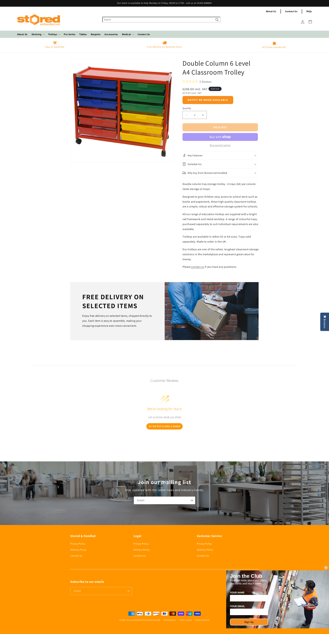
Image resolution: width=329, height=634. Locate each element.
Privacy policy (185, 620)
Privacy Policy (77, 543)
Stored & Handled (134, 620)
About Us (271, 11)
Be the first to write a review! (164, 426)
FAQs (309, 11)
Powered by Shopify (151, 620)
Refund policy (170, 620)
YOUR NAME (237, 592)
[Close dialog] (326, 567)
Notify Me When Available (208, 99)
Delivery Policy (78, 549)
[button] (37, 34)
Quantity (186, 108)
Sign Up (249, 622)
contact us (197, 267)
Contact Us (291, 11)
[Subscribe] (191, 500)
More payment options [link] (220, 145)
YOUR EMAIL (237, 606)
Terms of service (202, 620)
